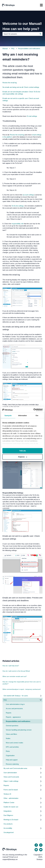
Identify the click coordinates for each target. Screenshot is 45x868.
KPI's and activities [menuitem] (12, 747)
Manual (5, 48)
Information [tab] (22, 415)
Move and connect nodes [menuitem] (14, 743)
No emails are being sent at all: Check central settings (21, 87)
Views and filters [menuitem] (11, 734)
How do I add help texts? (11, 666)
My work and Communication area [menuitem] (15, 768)
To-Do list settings (18, 206)
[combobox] (21, 34)
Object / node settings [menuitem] (11, 781)
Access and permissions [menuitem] (14, 708)
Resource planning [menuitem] (12, 764)
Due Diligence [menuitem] (8, 815)
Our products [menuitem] (8, 824)
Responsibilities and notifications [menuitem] (18, 721)
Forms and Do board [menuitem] (11, 790)
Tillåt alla (22, 451)
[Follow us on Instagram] (40, 845)
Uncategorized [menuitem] (9, 832)
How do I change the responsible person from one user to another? (22, 683)
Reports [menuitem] (8, 713)
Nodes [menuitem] (8, 738)
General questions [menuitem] (12, 725)
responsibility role (17, 224)
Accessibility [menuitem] (8, 828)
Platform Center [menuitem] (9, 802)
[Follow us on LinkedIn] (36, 849)
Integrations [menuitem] (8, 811)
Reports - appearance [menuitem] (13, 717)
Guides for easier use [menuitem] (11, 807)
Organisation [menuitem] (10, 755)
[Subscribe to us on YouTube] (40, 849)
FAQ (12, 48)
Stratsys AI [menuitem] (7, 794)
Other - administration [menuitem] (11, 798)
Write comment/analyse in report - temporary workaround (21, 689)
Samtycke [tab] (8, 415)
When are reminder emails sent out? (15, 676)
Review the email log (10, 82)
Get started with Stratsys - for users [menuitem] (16, 696)
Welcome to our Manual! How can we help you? (22, 26)
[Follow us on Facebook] (36, 845)
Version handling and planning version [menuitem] (19, 730)
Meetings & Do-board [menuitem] (11, 819)
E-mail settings (32, 116)
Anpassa (21, 457)
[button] (40, 696)
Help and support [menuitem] (11, 760)
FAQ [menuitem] (5, 700)
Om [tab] (37, 415)
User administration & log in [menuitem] (15, 704)
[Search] (40, 34)
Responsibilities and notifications (29, 48)
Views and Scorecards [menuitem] (11, 777)
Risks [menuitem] (8, 751)
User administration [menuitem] (10, 772)
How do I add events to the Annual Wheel (16, 671)
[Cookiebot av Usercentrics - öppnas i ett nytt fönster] (33, 409)
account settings (28, 195)
